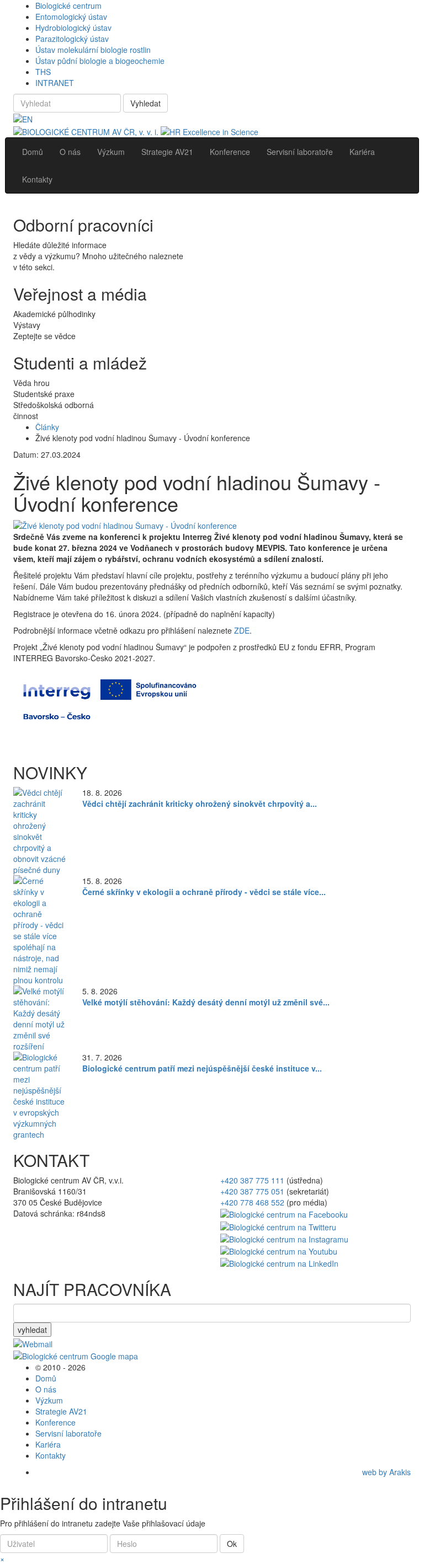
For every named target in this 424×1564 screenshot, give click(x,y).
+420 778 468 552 (252, 1202)
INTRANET (54, 82)
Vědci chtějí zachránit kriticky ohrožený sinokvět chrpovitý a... (199, 803)
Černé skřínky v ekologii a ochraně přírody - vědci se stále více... (204, 891)
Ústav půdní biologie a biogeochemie (100, 60)
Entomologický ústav (71, 16)
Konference (55, 1422)
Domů (45, 1378)
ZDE (242, 630)
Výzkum (49, 1400)
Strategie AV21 (61, 1411)
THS (43, 71)
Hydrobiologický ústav (73, 27)
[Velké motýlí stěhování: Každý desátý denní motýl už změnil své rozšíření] (39, 1017)
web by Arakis (386, 1471)
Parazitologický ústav (72, 38)
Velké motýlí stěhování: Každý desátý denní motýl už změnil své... (206, 1002)
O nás (45, 1389)
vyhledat (32, 1329)
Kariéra (48, 1444)
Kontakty (50, 1455)
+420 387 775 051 (252, 1191)
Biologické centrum (68, 5)
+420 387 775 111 (252, 1180)
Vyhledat (145, 103)
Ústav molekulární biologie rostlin (93, 49)
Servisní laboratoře (68, 1433)
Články (47, 426)
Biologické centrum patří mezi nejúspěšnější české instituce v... (202, 1068)
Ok (232, 1543)
